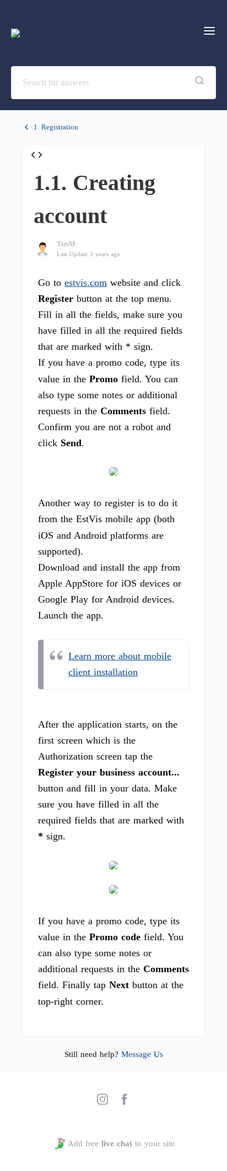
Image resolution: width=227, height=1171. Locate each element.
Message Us (142, 1054)
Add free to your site (121, 1143)
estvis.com (85, 282)
